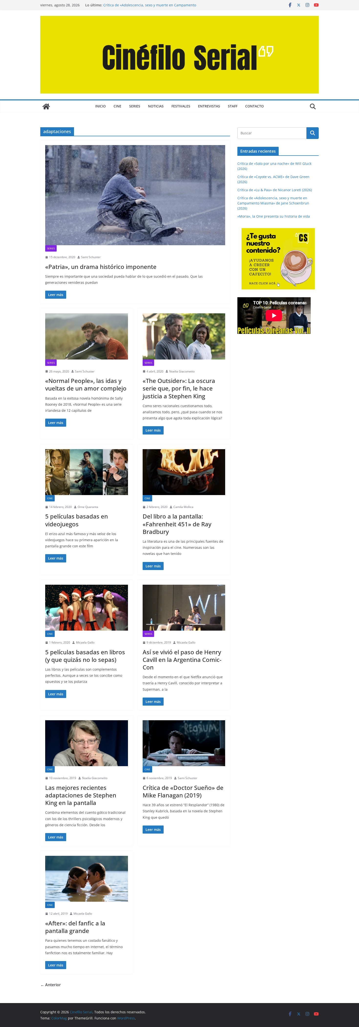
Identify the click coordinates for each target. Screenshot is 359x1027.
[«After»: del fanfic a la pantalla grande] (86, 879)
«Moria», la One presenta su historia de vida (273, 216)
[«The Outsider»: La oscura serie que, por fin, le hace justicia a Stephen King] (184, 336)
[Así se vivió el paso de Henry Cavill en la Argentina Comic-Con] (184, 608)
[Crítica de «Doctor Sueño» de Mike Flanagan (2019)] (184, 743)
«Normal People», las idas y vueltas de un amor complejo (86, 384)
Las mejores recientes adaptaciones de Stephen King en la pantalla (80, 795)
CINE (117, 106)
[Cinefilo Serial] (46, 106)
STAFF (232, 106)
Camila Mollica (183, 507)
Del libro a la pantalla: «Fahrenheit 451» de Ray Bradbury (177, 523)
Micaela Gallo (85, 642)
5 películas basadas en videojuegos (76, 520)
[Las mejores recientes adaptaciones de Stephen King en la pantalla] (86, 743)
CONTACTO (254, 106)
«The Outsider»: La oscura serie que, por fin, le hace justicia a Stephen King (179, 388)
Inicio (100, 106)
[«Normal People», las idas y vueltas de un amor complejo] (86, 336)
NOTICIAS (156, 106)
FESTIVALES (180, 106)
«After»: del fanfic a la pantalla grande (75, 927)
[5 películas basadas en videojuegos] (86, 472)
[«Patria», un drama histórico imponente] (135, 195)
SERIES (134, 106)
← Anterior (50, 984)
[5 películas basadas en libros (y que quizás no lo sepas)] (86, 608)
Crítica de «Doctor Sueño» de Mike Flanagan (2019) (183, 791)
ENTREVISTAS (209, 106)
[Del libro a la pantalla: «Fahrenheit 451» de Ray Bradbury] (184, 472)
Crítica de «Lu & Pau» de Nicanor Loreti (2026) (274, 190)
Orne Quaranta (88, 507)
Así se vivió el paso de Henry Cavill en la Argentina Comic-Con (182, 659)
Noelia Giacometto (182, 371)
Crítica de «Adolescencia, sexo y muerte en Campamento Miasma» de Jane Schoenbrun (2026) (149, 7)
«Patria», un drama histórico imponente (101, 267)
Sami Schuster (91, 257)
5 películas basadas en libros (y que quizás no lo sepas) (85, 656)
